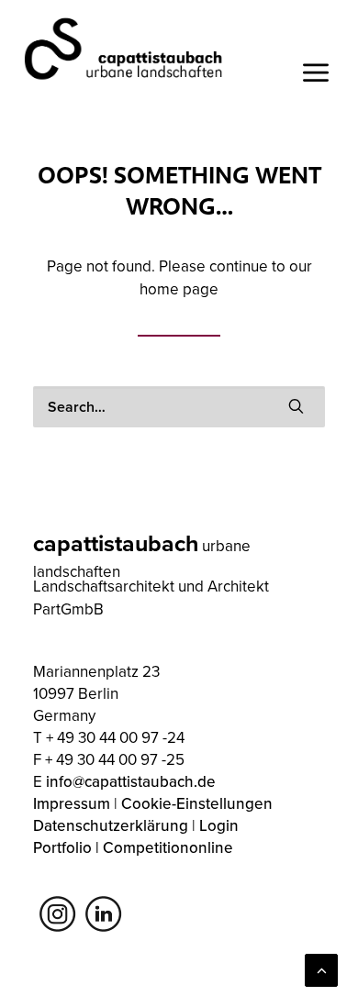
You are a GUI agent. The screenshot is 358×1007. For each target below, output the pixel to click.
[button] (296, 405)
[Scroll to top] (321, 968)
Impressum (71, 803)
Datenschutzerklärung (110, 825)
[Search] (179, 406)
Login (219, 825)
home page (179, 289)
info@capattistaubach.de (131, 781)
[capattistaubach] (124, 48)
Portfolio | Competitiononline (133, 847)
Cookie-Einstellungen (197, 803)
